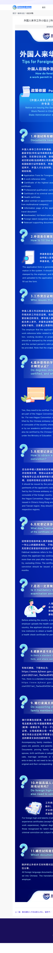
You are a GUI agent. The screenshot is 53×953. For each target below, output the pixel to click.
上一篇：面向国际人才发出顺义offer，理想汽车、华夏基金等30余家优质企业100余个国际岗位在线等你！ (33, 912)
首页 (43, 7)
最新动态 (21, 13)
